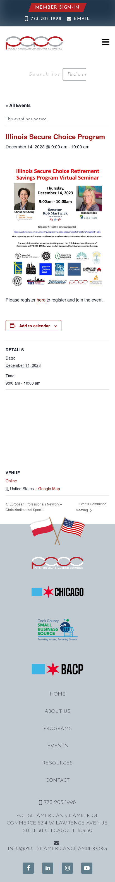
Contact (57, 780)
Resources (57, 763)
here (41, 300)
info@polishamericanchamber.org (57, 848)
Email (82, 19)
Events (57, 746)
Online (11, 481)
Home (58, 694)
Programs (58, 728)
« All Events (18, 105)
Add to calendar (34, 325)
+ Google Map (47, 488)
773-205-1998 (46, 19)
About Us (57, 711)
